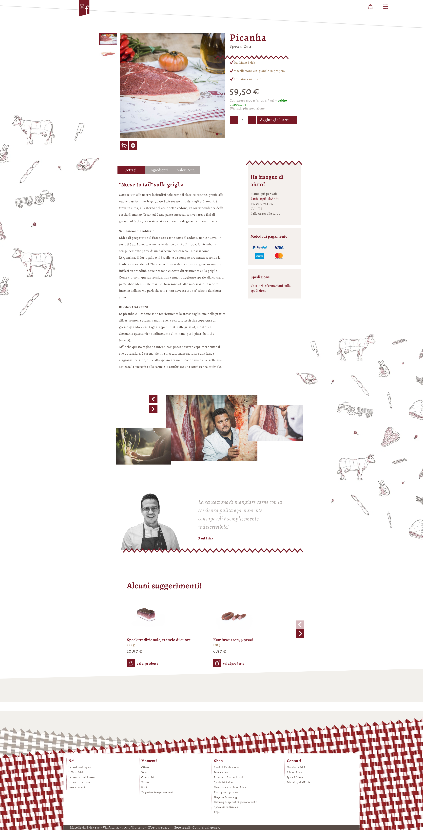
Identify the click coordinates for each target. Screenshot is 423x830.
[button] (217, 134)
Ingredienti (158, 170)
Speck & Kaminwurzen (227, 767)
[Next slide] (300, 633)
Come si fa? (147, 777)
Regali (217, 812)
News (144, 772)
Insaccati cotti (222, 772)
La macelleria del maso (81, 777)
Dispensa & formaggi (226, 797)
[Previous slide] (300, 624)
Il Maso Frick (76, 772)
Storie (144, 787)
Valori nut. (186, 170)
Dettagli (131, 170)
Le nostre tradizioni (80, 782)
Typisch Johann (296, 777)
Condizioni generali (207, 827)
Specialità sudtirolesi (226, 807)
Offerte (145, 767)
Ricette (145, 782)
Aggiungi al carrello (276, 120)
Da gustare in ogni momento (157, 792)
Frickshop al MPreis (298, 782)
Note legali (182, 827)
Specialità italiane (224, 782)
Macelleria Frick (296, 767)
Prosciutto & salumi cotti (228, 777)
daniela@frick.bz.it (264, 198)
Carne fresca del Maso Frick (230, 787)
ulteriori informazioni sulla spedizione (270, 288)
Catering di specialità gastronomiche (235, 802)
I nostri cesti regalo (80, 767)
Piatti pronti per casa (226, 792)
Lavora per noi (76, 787)
